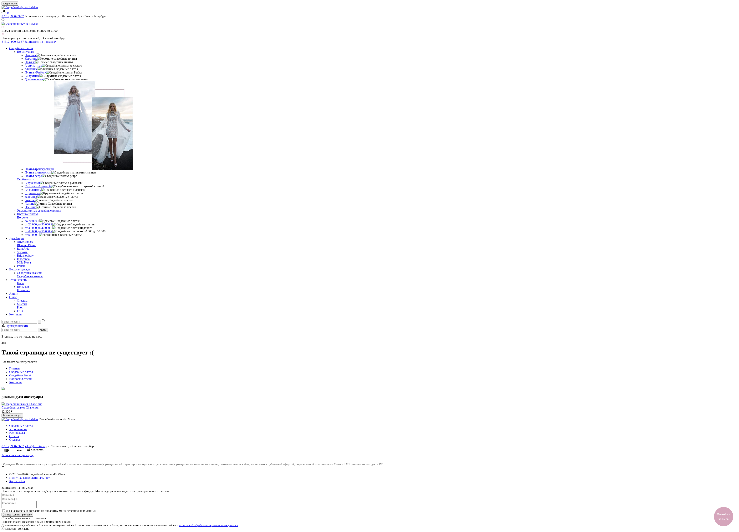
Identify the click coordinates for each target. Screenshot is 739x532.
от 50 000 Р (32, 234)
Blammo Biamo (26, 245)
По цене (22, 217)
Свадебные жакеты (29, 272)
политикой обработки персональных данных (208, 525)
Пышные (31, 55)
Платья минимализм (38, 172)
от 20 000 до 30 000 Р (38, 224)
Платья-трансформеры (39, 169)
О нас (13, 297)
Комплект (23, 290)
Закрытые (31, 196)
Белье (20, 283)
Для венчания (34, 79)
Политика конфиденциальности (30, 477)
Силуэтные (32, 76)
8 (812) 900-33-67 (13, 16)
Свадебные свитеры (30, 276)
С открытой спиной (38, 186)
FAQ (20, 311)
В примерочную (12, 415)
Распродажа (17, 432)
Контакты (15, 314)
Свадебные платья (21, 48)
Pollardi (21, 266)
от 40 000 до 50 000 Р (38, 231)
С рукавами (32, 182)
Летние (29, 203)
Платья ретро (33, 176)
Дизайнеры (16, 238)
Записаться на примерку (41, 41)
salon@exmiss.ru (35, 446)
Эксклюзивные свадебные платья (39, 210)
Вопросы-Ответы (20, 378)
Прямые (30, 62)
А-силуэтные (33, 65)
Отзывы (22, 300)
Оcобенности (25, 179)
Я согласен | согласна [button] (15, 528)
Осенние (30, 207)
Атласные (31, 69)
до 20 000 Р (32, 221)
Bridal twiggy (25, 255)
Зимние (30, 200)
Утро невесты (18, 279)
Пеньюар (23, 286)
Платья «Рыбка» (35, 72)
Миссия (22, 304)
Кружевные (32, 193)
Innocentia (23, 259)
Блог (20, 307)
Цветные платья (27, 214)
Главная (14, 368)
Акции (13, 293)
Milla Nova (24, 262)
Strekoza (22, 252)
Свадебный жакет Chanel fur (20, 407)
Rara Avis (23, 248)
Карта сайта (17, 481)
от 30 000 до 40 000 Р (38, 227)
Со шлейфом (33, 189)
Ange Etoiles (25, 241)
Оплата (14, 436)
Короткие (31, 58)
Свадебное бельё (20, 375)
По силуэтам (25, 51)
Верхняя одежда (19, 269)
